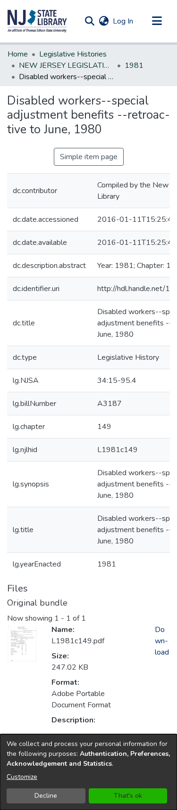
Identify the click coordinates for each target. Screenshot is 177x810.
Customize (22, 776)
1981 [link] (134, 65)
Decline (45, 795)
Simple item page (89, 157)
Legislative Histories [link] (73, 54)
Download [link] (162, 640)
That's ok (128, 795)
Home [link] (18, 54)
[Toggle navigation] (156, 21)
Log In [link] (123, 21)
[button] (37, 21)
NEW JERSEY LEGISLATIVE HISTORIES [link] (66, 65)
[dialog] (88, 772)
